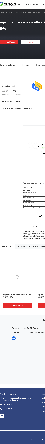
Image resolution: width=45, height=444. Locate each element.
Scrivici (30, 42)
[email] (14, 338)
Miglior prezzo (9, 42)
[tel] (20, 338)
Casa (2, 12)
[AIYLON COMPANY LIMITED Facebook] (2, 416)
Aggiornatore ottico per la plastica (27, 12)
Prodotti (9, 12)
